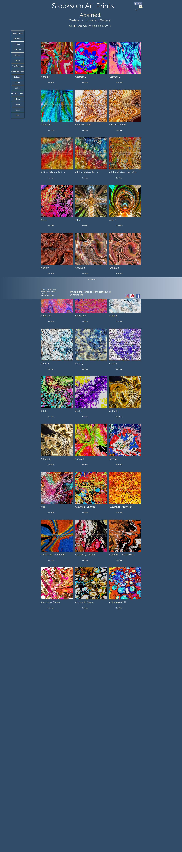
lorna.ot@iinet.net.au (48, 291)
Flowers (18, 50)
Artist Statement (18, 66)
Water (18, 61)
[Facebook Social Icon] (138, 296)
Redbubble (18, 77)
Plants (17, 55)
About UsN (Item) (17, 72)
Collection (17, 39)
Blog (17, 115)
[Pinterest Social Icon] (132, 296)
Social (17, 82)
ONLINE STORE (17, 93)
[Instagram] (127, 296)
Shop (18, 104)
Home (17, 99)
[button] (141, 6)
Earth (18, 44)
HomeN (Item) (18, 33)
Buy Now (51, 82)
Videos (17, 88)
